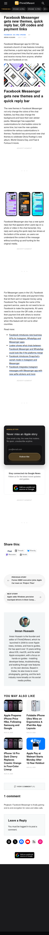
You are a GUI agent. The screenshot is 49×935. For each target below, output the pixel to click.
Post (10, 551)
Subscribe (24, 456)
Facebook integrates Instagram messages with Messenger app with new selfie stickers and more (25, 370)
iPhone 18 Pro (34, 9)
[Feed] (34, 841)
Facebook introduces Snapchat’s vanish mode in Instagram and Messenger (24, 360)
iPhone (23, 35)
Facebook (8, 35)
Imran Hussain (9, 37)
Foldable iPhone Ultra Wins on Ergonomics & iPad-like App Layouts (36, 722)
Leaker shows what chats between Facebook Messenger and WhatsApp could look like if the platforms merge (26, 349)
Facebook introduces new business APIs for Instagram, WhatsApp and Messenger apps (25, 338)
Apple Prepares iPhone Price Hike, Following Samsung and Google (12, 722)
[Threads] (9, 841)
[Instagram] (40, 841)
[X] (15, 841)
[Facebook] (21, 841)
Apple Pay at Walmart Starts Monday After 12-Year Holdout (35, 758)
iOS (14, 35)
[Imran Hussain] (24, 621)
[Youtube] (27, 841)
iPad (17, 35)
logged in (24, 826)
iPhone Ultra (19, 9)
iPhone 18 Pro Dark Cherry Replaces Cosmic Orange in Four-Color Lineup (12, 761)
